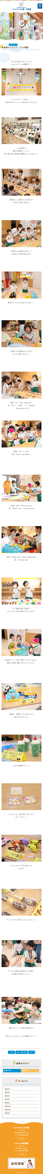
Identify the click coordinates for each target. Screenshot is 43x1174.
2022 (6, 1102)
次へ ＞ (32, 1052)
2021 (6, 1106)
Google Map (21, 1138)
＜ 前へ (11, 1052)
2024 (6, 1096)
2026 (6, 1089)
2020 (6, 1109)
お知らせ (27, 1070)
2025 (6, 1092)
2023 (6, 1099)
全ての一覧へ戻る (21, 1052)
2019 (6, 1113)
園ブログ (13, 44)
